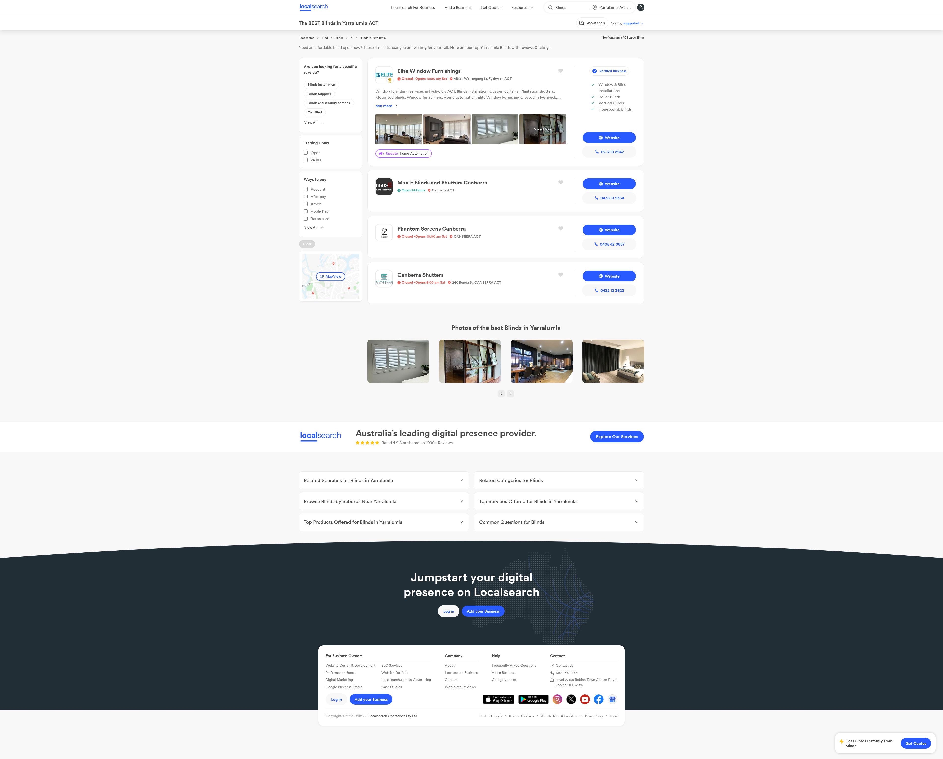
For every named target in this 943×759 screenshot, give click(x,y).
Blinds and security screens (329, 103)
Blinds (339, 38)
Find (325, 38)
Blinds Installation (321, 84)
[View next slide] (510, 393)
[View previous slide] (501, 393)
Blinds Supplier (319, 94)
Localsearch (306, 38)
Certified (315, 112)
